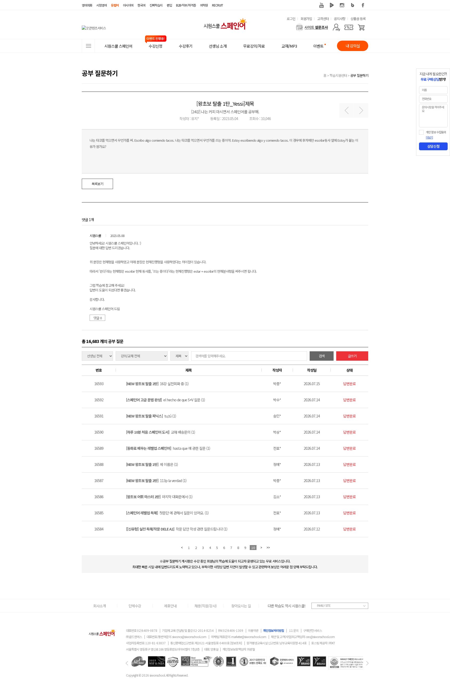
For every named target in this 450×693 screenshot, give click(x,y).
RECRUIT (217, 5)
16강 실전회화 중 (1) (157, 383)
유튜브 (321, 5)
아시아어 (128, 5)
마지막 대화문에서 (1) (159, 496)
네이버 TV (332, 5)
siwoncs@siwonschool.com (189, 636)
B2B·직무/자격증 (186, 5)
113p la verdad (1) (156, 480)
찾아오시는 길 (241, 605)
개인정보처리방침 (273, 630)
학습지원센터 (338, 75)
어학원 (204, 5)
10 (253, 547)
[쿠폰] (349, 27)
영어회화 (87, 5)
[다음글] (361, 110)
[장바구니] (361, 27)
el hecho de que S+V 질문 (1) (165, 399)
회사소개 (99, 605)
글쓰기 (352, 355)
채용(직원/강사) (206, 605)
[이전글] (346, 110)
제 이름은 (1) (152, 464)
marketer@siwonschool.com (248, 636)
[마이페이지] (336, 27)
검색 (321, 355)
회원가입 (306, 18)
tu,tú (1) (151, 416)
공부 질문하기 (359, 75)
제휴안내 (170, 605)
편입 (169, 5)
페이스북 (363, 5)
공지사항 (339, 18)
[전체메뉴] (88, 45)
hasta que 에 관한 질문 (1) (168, 448)
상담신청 (433, 146)
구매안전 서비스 (312, 630)
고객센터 (323, 18)
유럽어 (115, 5)
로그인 (291, 18)
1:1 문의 (293, 630)
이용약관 (253, 630)
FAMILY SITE (323, 605)
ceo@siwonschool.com (320, 636)
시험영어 (101, 5)
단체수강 (135, 605)
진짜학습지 (155, 5)
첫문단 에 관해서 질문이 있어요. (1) (167, 512)
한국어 (141, 5)
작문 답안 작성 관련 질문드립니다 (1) (176, 529)
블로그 (352, 5)
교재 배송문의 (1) (160, 432)
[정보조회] (236, 643)
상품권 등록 (358, 18)
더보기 (429, 137)
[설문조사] (312, 27)
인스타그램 (342, 5)
